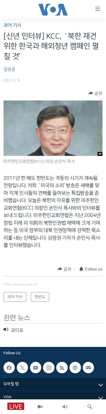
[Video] (40, 406)
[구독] (88, 367)
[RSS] (61, 367)
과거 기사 (12, 25)
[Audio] (65, 406)
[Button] (95, 93)
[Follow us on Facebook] (9, 367)
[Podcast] (75, 367)
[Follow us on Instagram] (48, 367)
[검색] (90, 406)
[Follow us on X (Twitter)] (22, 367)
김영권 (9, 69)
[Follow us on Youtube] (35, 367)
